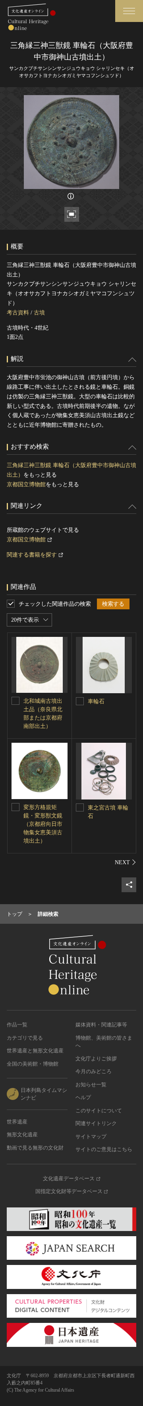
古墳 (39, 313)
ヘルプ (83, 1097)
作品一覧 (17, 1025)
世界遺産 (17, 1122)
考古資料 (18, 313)
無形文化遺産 (22, 1135)
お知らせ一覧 (90, 1085)
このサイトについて (98, 1111)
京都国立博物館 (26, 484)
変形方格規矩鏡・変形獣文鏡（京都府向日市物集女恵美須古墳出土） (42, 824)
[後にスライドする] (125, 862)
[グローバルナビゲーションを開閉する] (129, 11)
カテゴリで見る (25, 1038)
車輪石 (96, 701)
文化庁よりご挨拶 (96, 1059)
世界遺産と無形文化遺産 (35, 1051)
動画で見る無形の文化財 (35, 1148)
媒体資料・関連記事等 (101, 1025)
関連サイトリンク (96, 1123)
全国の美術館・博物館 (32, 1064)
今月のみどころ (93, 1071)
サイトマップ (90, 1137)
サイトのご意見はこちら (103, 1149)
